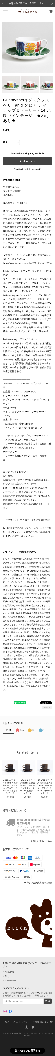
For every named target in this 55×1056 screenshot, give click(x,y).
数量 (5, 142)
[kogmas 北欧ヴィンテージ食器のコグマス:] (27, 923)
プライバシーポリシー (20, 1022)
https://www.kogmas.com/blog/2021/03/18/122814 (27, 263)
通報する (47, 707)
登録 (47, 1001)
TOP (7, 1022)
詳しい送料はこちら (42, 841)
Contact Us (10, 980)
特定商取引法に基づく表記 (43, 1022)
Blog (7, 976)
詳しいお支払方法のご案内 (39, 882)
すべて (8, 730)
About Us (9, 972)
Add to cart (27, 161)
